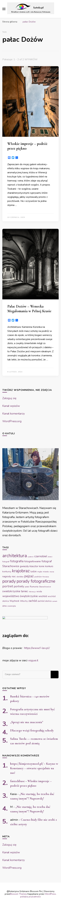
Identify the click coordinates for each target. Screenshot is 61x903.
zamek (54, 601)
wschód (42, 596)
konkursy (6, 571)
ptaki (27, 586)
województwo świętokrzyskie (20, 596)
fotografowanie (32, 561)
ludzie (33, 571)
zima (4, 605)
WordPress (50, 893)
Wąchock (14, 601)
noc (14, 576)
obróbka (19, 576)
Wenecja (32, 591)
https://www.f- (33, 648)
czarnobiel (40, 556)
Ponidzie (45, 577)
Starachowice (45, 586)
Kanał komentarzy (13, 413)
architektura (14, 555)
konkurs (49, 566)
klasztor (34, 566)
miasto (46, 571)
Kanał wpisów (11, 406)
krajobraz (21, 571)
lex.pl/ (46, 648)
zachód (32, 601)
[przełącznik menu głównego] (3, 9)
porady (9, 581)
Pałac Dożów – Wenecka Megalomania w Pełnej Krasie (29, 308)
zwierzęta (11, 606)
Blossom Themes (18, 893)
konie (41, 566)
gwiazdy (24, 566)
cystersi (30, 556)
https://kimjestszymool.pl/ (26, 764)
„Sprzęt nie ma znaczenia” (26, 722)
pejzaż (29, 576)
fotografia (16, 561)
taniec (24, 591)
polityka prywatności (30, 896)
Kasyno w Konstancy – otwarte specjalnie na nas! (34, 768)
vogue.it (33, 660)
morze (52, 572)
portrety (19, 586)
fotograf (5, 561)
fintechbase (17, 781)
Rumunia (34, 586)
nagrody (6, 576)
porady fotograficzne (36, 581)
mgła (39, 571)
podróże (38, 576)
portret (7, 586)
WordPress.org (12, 421)
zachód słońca (44, 601)
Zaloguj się (9, 398)
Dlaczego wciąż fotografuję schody (32, 730)
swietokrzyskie (11, 591)
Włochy (24, 601)
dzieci (50, 556)
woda (39, 591)
